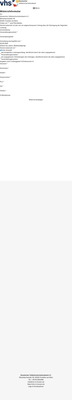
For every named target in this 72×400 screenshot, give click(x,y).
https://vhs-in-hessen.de (36, 384)
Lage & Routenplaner (36, 386)
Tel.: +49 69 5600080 (36, 379)
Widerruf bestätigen (36, 100)
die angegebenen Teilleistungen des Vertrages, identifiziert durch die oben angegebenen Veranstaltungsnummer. (33, 58)
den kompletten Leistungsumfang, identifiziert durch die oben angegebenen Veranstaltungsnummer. (28, 53)
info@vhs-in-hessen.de (36, 382)
